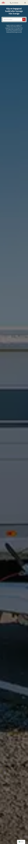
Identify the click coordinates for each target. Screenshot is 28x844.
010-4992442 (15, 2)
